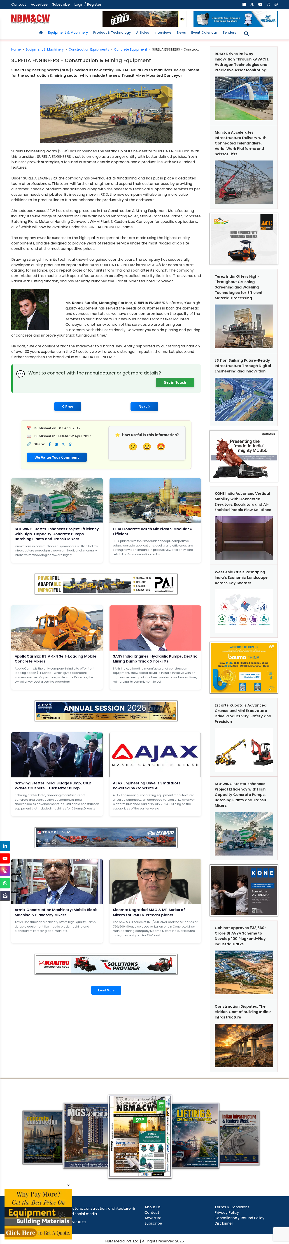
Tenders (229, 32)
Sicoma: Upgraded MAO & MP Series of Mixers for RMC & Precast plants (149, 912)
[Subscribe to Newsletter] (5, 896)
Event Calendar (204, 32)
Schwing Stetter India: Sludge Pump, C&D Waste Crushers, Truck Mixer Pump (53, 786)
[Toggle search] (246, 33)
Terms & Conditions (231, 1207)
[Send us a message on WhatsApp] (276, 4)
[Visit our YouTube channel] (260, 4)
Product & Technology (112, 32)
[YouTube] (5, 858)
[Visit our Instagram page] (268, 4)
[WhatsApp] (5, 883)
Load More (106, 990)
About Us (152, 1207)
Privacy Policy (226, 1212)
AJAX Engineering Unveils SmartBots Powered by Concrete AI (146, 786)
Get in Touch (175, 382)
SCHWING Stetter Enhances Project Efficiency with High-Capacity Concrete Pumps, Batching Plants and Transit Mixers (57, 534)
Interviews (163, 32)
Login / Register (88, 4)
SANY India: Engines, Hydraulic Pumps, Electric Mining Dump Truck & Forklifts (155, 659)
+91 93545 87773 (74, 1222)
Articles (142, 32)
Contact (18, 4)
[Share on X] (63, 444)
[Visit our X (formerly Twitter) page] (252, 4)
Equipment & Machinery (68, 32)
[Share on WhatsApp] (70, 444)
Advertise (39, 4)
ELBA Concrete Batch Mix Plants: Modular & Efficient (153, 531)
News (181, 32)
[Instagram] (5, 871)
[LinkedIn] (5, 846)
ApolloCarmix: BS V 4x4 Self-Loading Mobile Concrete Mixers (55, 659)
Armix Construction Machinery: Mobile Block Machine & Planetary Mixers (56, 912)
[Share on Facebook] (50, 444)
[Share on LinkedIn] (56, 444)
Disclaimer (223, 1223)
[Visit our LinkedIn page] (244, 4)
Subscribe (61, 4)
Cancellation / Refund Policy (239, 1218)
